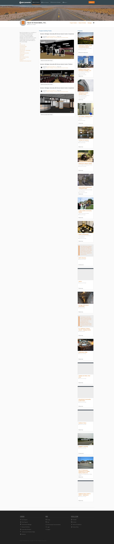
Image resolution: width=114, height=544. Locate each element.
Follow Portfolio (82, 22)
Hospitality (22, 54)
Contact (73, 522)
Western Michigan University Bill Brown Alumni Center (57, 37)
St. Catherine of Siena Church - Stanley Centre (85, 329)
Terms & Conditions (76, 524)
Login (48, 527)
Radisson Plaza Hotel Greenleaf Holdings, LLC (85, 70)
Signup (48, 529)
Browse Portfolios (25, 527)
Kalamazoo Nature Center (85, 163)
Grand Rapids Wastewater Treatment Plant (85, 187)
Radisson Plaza (82, 423)
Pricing (48, 519)
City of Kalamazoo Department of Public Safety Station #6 (84, 471)
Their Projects (45, 2)
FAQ (47, 522)
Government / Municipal (25, 50)
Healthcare (22, 51)
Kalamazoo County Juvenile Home (83, 93)
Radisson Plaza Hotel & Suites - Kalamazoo (84, 494)
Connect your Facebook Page (28, 531)
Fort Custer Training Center (85, 116)
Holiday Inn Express (84, 140)
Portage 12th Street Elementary (84, 305)
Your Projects (36, 2)
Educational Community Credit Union (85, 400)
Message (90, 22)
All (20, 43)
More (64, 2)
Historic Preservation (24, 53)
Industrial (22, 55)
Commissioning (23, 46)
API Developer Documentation (53, 524)
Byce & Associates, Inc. (52, 36)
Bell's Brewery (82, 257)
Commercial (22, 45)
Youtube (74, 519)
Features (23, 534)
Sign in (92, 2)
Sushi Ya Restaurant (84, 234)
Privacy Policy (74, 527)
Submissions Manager (56, 2)
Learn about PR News (25, 529)
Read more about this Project (47, 60)
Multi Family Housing (24, 57)
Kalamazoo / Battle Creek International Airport (85, 46)
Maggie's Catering (83, 446)
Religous (21, 59)
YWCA (80, 281)
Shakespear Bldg (83, 352)
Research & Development (25, 60)
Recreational (22, 58)
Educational (22, 49)
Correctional (22, 47)
